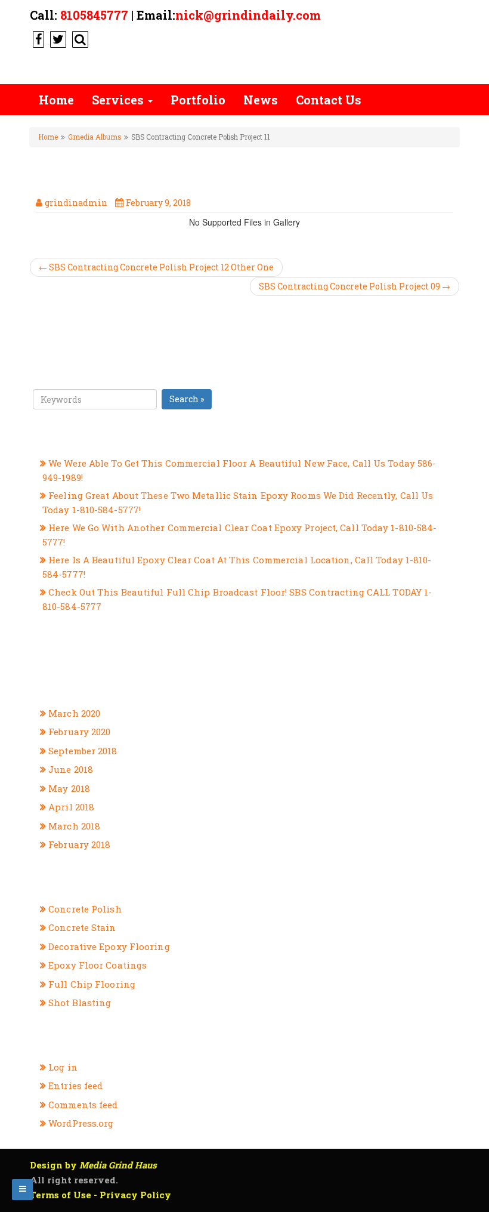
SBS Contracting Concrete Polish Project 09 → (354, 286)
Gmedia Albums (94, 136)
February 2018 (79, 844)
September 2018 (82, 751)
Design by (93, 1165)
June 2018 (70, 769)
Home (56, 99)
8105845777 (94, 15)
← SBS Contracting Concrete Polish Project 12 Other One (156, 267)
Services (119, 99)
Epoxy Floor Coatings (97, 965)
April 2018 (71, 807)
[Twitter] (56, 39)
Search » (186, 399)
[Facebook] (37, 39)
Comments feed (82, 1105)
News (260, 99)
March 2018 (74, 826)
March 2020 (74, 713)
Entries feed (75, 1085)
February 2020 (79, 732)
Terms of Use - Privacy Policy (100, 1195)
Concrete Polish (85, 909)
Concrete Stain (82, 927)
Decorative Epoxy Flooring (109, 946)
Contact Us (328, 99)
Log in (63, 1067)
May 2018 (69, 788)
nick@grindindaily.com (248, 15)
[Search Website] (78, 39)
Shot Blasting (79, 1003)
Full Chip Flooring (91, 984)
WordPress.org (80, 1123)
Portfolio (198, 99)
